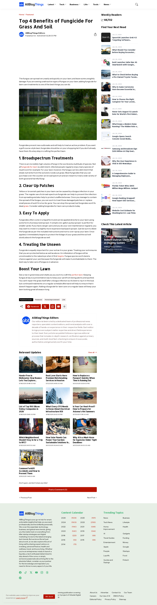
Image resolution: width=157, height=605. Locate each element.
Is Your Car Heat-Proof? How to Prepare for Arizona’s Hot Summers (84, 409)
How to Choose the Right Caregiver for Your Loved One (123, 101)
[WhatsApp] (52, 306)
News (106, 4)
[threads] (47, 572)
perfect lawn (77, 275)
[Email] (58, 306)
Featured (30, 14)
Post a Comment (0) (58, 489)
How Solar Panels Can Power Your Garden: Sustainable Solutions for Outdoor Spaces (57, 440)
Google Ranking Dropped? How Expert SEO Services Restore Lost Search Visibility (125, 200)
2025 (88, 518)
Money (125, 542)
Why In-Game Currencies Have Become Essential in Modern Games (123, 89)
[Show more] (64, 306)
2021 (88, 527)
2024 (69, 522)
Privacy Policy (110, 599)
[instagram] (42, 572)
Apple (106, 547)
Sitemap (122, 599)
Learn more (20, 598)
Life (86, 4)
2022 (69, 527)
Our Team (128, 592)
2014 (69, 544)
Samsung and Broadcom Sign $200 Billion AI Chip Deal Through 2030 (124, 151)
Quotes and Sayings (108, 561)
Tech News (108, 522)
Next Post (91, 498)
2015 (88, 540)
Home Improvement (52, 300)
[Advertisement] (58, 57)
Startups (126, 551)
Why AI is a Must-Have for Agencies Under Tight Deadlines (85, 440)
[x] (31, 572)
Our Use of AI (105, 596)
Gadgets (126, 533)
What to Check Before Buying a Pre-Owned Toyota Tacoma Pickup (125, 77)
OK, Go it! (49, 596)
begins (61, 256)
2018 (69, 535)
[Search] (135, 4)
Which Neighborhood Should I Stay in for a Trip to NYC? (31, 440)
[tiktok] (25, 572)
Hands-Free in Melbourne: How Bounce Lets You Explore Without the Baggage (30, 378)
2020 (69, 531)
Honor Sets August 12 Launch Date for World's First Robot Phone (125, 114)
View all (91, 352)
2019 (88, 531)
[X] (45, 306)
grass (26, 206)
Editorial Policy (95, 599)
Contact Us (116, 592)
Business (74, 4)
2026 (69, 518)
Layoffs (106, 555)
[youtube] (36, 572)
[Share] (94, 34)
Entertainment (109, 542)
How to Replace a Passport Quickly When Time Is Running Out (84, 378)
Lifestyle (126, 522)
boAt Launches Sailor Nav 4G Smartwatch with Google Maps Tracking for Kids (124, 64)
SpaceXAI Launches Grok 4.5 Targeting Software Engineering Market (124, 39)
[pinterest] (20, 578)
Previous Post (26, 498)
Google (126, 547)
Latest (51, 4)
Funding (126, 538)
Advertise (104, 592)
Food (125, 555)
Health (125, 527)
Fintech (126, 560)
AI (104, 533)
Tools (95, 4)
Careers (93, 596)
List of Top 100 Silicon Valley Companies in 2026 (29, 409)
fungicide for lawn (29, 167)
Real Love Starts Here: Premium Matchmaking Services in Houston (56, 378)
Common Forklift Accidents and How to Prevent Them (29, 471)
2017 (88, 535)
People (106, 551)
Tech (61, 4)
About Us (93, 592)
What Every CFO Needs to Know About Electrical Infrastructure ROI (58, 409)
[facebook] (20, 572)
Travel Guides (109, 538)
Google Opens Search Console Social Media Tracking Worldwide (121, 138)
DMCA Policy (118, 596)
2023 (88, 522)
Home (21, 14)
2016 (69, 540)
